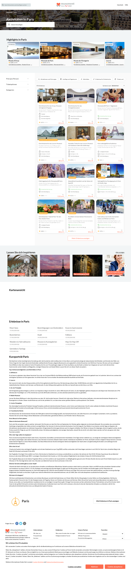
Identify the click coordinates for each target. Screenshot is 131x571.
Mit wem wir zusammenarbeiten (87, 533)
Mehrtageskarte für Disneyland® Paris (50, 181)
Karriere (35, 538)
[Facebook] (16, 523)
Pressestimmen (37, 535)
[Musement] (65, 5)
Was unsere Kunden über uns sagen (65, 533)
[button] (47, 79)
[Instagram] (24, 523)
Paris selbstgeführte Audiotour (107, 143)
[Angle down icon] (24, 79)
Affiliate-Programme (83, 535)
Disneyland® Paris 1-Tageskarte (107, 106)
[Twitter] (20, 523)
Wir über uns (37, 533)
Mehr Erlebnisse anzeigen (80, 238)
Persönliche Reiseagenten (85, 538)
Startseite (9, 12)
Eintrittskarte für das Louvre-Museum (50, 143)
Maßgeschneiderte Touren (63, 535)
